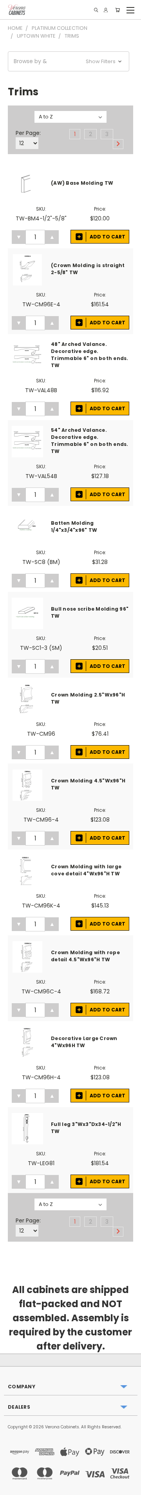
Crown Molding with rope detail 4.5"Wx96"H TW (85, 956)
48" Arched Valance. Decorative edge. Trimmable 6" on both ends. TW (89, 355)
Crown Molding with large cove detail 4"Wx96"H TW (86, 870)
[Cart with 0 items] (117, 10)
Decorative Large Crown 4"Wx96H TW (84, 1042)
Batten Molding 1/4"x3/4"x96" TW (74, 526)
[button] (68, 61)
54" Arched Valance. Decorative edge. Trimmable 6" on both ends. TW (89, 441)
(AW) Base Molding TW (82, 183)
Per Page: (28, 133)
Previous (12, 1487)
